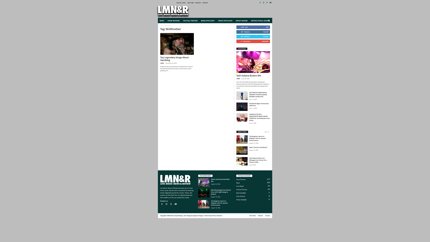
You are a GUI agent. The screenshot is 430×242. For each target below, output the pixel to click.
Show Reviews (174, 21)
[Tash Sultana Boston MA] (253, 62)
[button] (268, 20)
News (162, 21)
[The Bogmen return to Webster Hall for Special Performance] (242, 139)
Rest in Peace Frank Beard (258, 147)
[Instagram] (263, 2)
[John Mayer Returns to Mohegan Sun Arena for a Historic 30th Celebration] (242, 161)
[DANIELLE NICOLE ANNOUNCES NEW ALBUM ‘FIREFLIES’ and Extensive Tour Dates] (242, 117)
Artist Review (242, 21)
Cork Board (240, 186)
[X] (267, 2)
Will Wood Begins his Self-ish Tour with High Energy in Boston (221, 192)
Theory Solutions (217, 215)
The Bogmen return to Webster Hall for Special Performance (257, 138)
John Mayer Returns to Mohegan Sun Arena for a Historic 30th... (258, 160)
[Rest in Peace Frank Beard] (242, 150)
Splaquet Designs (198, 215)
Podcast (198, 3)
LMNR (162, 63)
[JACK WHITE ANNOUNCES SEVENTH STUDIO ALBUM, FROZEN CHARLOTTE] (242, 96)
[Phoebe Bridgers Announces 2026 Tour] (242, 107)
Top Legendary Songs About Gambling (174, 59)
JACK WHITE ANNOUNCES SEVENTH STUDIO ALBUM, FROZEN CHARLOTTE (258, 95)
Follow (265, 32)
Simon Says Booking (176, 215)
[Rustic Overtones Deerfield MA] (203, 182)
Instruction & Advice (260, 21)
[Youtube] (270, 2)
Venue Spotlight (225, 21)
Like (267, 27)
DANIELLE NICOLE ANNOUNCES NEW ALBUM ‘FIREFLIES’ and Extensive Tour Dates (259, 117)
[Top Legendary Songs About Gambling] (177, 44)
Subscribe (265, 41)
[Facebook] (260, 2)
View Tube (190, 3)
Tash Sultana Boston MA (248, 75)
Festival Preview (190, 21)
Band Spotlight (208, 21)
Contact (205, 3)
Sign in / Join (180, 3)
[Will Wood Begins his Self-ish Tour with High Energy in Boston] (203, 193)
